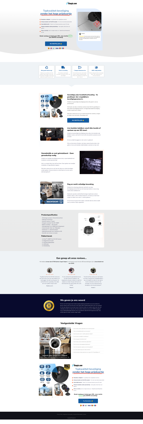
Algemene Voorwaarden (68, 414)
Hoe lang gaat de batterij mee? (80, 339)
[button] (41, 106)
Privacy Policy (60, 414)
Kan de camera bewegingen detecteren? (82, 344)
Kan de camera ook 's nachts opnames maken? (83, 333)
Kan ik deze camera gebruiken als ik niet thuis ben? (84, 328)
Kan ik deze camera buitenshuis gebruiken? (82, 341)
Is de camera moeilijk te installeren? (81, 336)
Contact (84, 414)
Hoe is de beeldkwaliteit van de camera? (82, 331)
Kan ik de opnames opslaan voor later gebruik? (83, 347)
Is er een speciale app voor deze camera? (82, 349)
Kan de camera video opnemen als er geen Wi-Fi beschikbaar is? (87, 352)
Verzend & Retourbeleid (77, 414)
